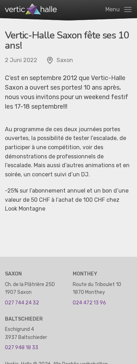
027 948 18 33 (21, 348)
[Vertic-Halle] (33, 9)
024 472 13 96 (89, 303)
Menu (113, 9)
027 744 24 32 (22, 303)
